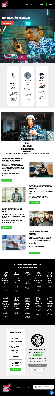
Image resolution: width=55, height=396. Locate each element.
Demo (31, 4)
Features (36, 4)
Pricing (41, 4)
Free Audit (26, 4)
